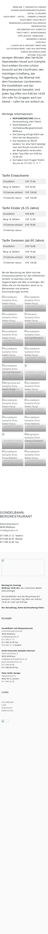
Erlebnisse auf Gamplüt (31, 29)
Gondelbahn (18, 10)
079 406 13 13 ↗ (32, 163)
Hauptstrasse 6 (9, 676)
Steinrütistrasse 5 (10, 653)
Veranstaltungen (35, 7)
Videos (25, 52)
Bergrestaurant (36, 10)
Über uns (40, 45)
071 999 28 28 (8, 681)
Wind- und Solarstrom (32, 49)
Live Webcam (8, 702)
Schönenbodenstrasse (12, 631)
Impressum (7, 707)
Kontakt (41, 42)
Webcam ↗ (19, 7)
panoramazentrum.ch (12, 662)
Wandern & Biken (36, 39)
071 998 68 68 (8, 664)
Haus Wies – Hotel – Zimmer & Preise (25, 17)
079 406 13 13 (8, 645)
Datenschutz (7, 710)
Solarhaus (39, 23)
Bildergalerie (37, 52)
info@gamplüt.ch (9, 530)
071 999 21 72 (8, 639)
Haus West (26, 20)
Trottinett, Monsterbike (31, 33)
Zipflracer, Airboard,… (32, 36)
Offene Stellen (36, 55)
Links (4, 705)
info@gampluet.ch (10, 636)
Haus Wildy (39, 20)
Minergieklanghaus (21, 23)
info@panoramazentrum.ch (14, 659)
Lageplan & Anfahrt (23, 45)
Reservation (38, 26)
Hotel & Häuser (37, 13)
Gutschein (13, 49)
